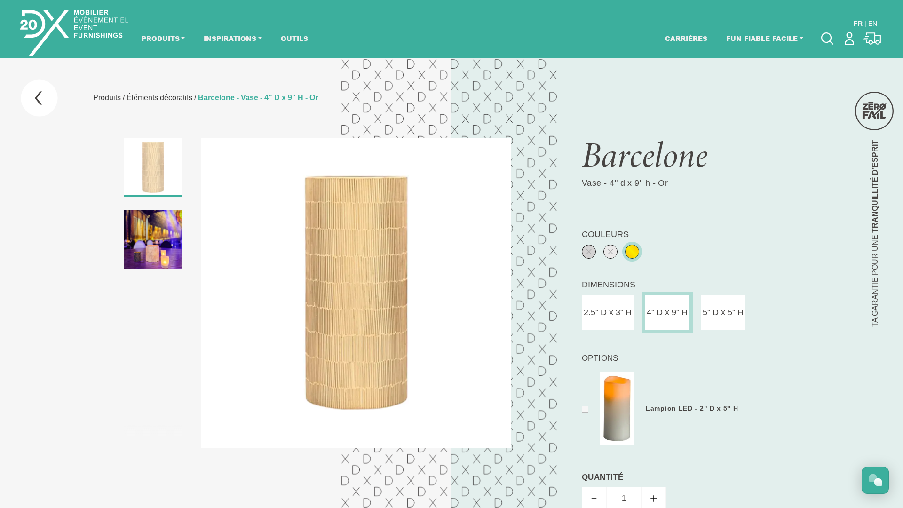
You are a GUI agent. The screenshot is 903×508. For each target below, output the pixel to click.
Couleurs (605, 234)
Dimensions (608, 284)
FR (858, 23)
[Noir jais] (589, 252)
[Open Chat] (875, 480)
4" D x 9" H (667, 312)
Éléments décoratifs (159, 98)
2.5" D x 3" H (608, 312)
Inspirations (230, 38)
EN (872, 23)
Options (600, 358)
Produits (161, 38)
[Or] (632, 252)
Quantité (602, 477)
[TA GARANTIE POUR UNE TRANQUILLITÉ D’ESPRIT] (874, 111)
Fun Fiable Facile (762, 38)
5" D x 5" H (723, 312)
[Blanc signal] (610, 252)
